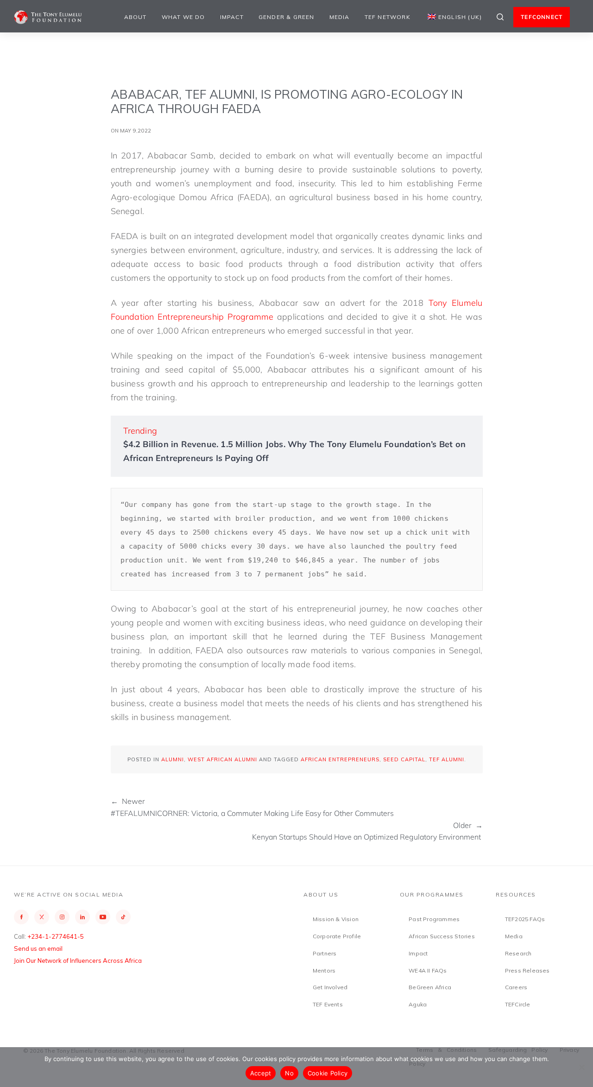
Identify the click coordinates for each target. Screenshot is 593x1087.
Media (339, 16)
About (135, 16)
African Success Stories (442, 936)
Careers (516, 987)
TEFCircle (517, 1004)
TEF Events (328, 1004)
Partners (325, 953)
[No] (581, 1067)
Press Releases (527, 970)
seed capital (404, 759)
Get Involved (330, 987)
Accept (260, 1073)
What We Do (183, 16)
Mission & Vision (336, 919)
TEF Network (387, 16)
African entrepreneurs (340, 759)
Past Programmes (434, 919)
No (289, 1073)
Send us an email (38, 948)
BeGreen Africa (430, 987)
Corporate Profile (337, 936)
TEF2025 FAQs (525, 919)
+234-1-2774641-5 (55, 936)
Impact (232, 16)
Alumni (172, 759)
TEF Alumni (446, 759)
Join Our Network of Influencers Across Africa (78, 960)
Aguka (418, 1004)
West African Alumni (222, 759)
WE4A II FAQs (428, 970)
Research (518, 953)
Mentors (324, 970)
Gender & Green (287, 16)
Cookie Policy (327, 1073)
